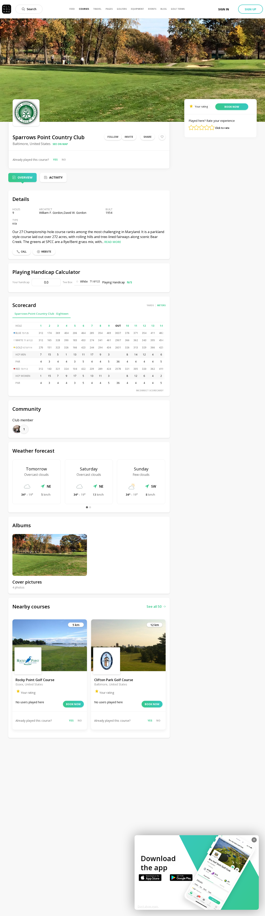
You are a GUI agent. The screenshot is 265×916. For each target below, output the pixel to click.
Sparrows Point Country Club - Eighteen (41, 313)
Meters (161, 305)
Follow (112, 137)
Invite (129, 137)
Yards (150, 305)
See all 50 (154, 606)
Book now (73, 704)
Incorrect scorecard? (150, 390)
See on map (60, 144)
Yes (55, 159)
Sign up (250, 9)
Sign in (223, 9)
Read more (112, 242)
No (64, 159)
